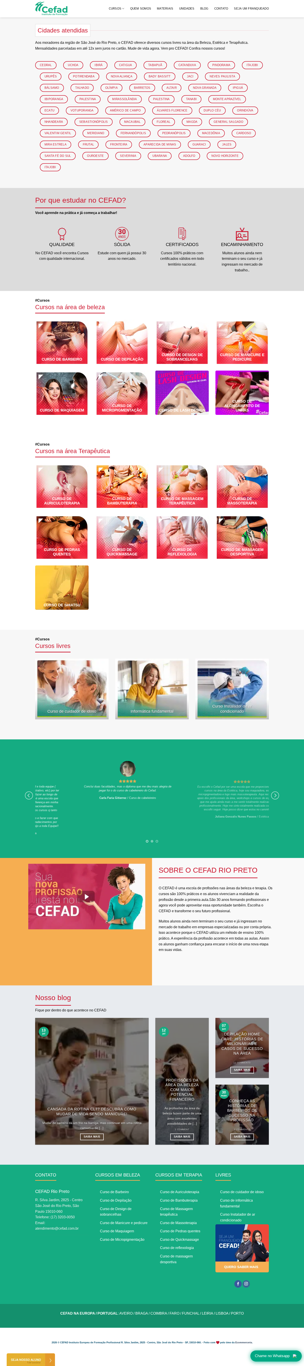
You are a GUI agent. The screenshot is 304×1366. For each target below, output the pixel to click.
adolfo (189, 155)
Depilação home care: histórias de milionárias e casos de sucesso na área (242, 1043)
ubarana (159, 155)
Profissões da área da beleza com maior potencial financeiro (182, 1090)
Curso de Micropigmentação (122, 408)
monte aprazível (227, 99)
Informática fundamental (152, 711)
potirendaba (84, 76)
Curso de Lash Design (182, 410)
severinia (128, 155)
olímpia (111, 87)
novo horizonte (225, 155)
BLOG (204, 8)
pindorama (221, 65)
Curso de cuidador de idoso (71, 711)
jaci (190, 76)
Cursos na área (72, 451)
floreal (163, 121)
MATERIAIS (165, 8)
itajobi (252, 65)
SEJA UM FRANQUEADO (251, 8)
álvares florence (172, 110)
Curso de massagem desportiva (242, 552)
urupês (51, 76)
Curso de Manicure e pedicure (242, 357)
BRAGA (141, 1313)
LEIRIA (207, 1313)
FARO (174, 1313)
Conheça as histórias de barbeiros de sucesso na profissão (242, 1110)
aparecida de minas (160, 144)
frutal (88, 144)
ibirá (99, 65)
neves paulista (222, 76)
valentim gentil (58, 133)
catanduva (187, 65)
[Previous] (29, 795)
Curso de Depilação (122, 359)
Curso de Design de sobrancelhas (182, 357)
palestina (87, 99)
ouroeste (95, 155)
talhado (82, 87)
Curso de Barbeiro (62, 359)
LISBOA (222, 1313)
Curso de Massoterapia (242, 501)
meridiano (95, 133)
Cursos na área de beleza (70, 307)
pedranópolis (174, 133)
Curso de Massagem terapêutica (182, 501)
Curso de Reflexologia (182, 552)
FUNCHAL (190, 1313)
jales (226, 144)
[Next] (275, 795)
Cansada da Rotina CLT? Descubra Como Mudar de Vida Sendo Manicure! (91, 1111)
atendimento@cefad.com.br (57, 1228)
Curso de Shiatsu (62, 605)
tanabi (191, 99)
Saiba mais (92, 1136)
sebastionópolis (93, 121)
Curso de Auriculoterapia (62, 501)
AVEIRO (126, 1313)
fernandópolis (133, 133)
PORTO (237, 1313)
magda (191, 121)
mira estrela (56, 144)
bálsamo (52, 87)
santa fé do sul (58, 155)
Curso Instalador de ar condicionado (232, 709)
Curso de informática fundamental (236, 1203)
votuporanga (82, 110)
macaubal (132, 121)
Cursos (53, 646)
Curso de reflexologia (177, 1248)
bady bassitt (160, 76)
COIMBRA (158, 1313)
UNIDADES (187, 8)
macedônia (211, 133)
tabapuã (155, 65)
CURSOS (115, 8)
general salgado (228, 121)
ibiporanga (54, 99)
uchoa (73, 65)
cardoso (243, 133)
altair (171, 87)
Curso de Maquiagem (62, 410)
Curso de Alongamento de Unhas (242, 405)
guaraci (199, 144)
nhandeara (54, 121)
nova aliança (121, 76)
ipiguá (238, 87)
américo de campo (125, 110)
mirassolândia (124, 99)
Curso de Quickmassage (122, 552)
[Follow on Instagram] (246, 1284)
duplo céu (212, 110)
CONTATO (221, 8)
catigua (125, 65)
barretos (142, 87)
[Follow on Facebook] (238, 1284)
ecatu (49, 110)
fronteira (118, 144)
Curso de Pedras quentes (62, 552)
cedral (46, 65)
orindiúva (245, 110)
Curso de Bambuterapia (122, 501)
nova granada (205, 87)
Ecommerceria (243, 1342)
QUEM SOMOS (140, 8)
